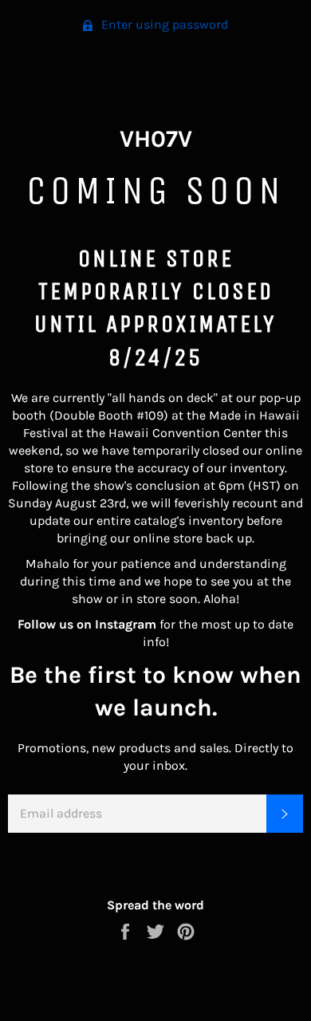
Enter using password (163, 24)
